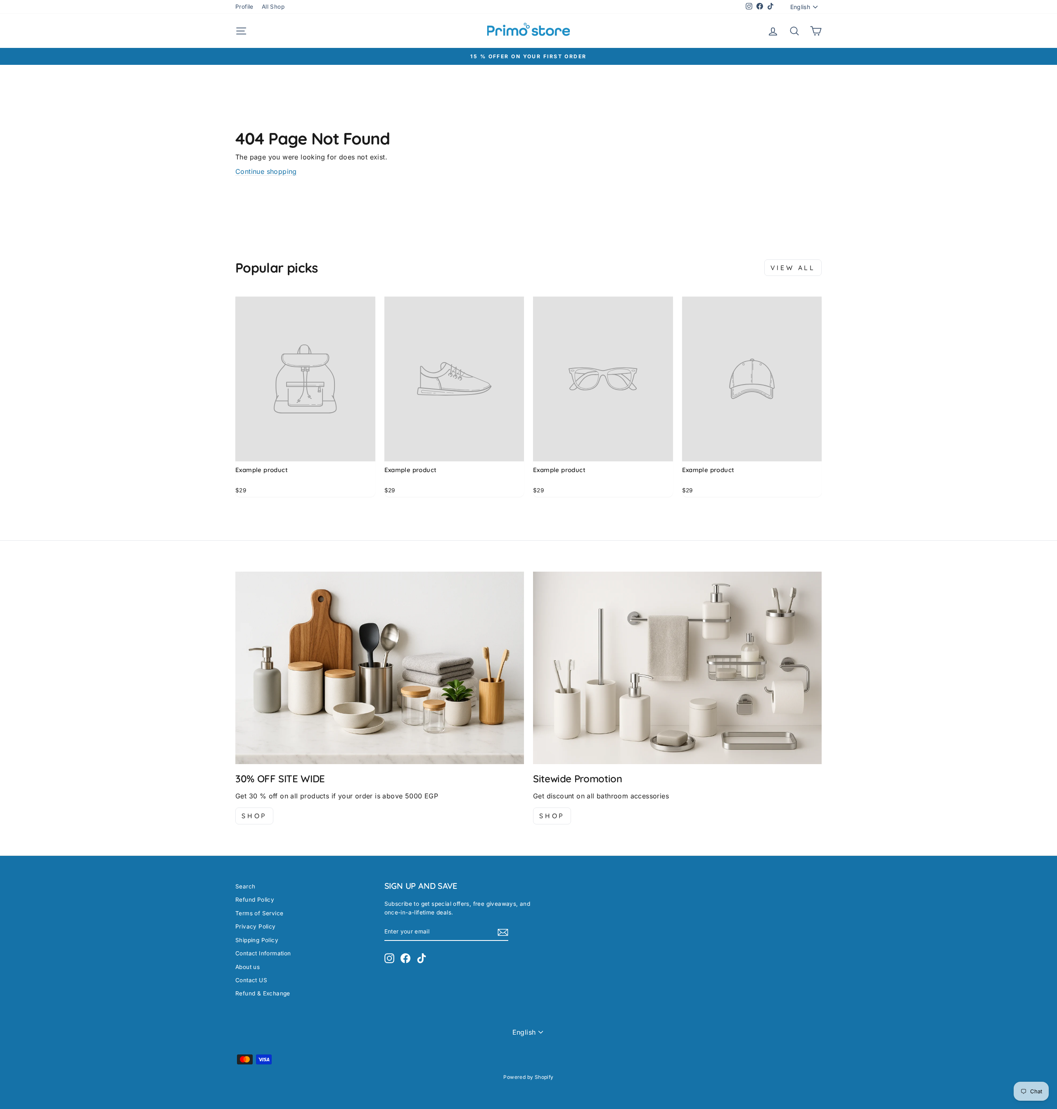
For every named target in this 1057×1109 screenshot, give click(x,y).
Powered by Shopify (528, 1077)
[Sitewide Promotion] (677, 668)
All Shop (273, 6)
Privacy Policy (255, 926)
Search (245, 886)
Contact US (251, 980)
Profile (244, 6)
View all (792, 268)
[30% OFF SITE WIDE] (379, 668)
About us (247, 967)
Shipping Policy (256, 940)
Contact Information (263, 953)
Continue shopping (266, 171)
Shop (254, 816)
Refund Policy (254, 899)
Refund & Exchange (262, 993)
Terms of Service (259, 913)
